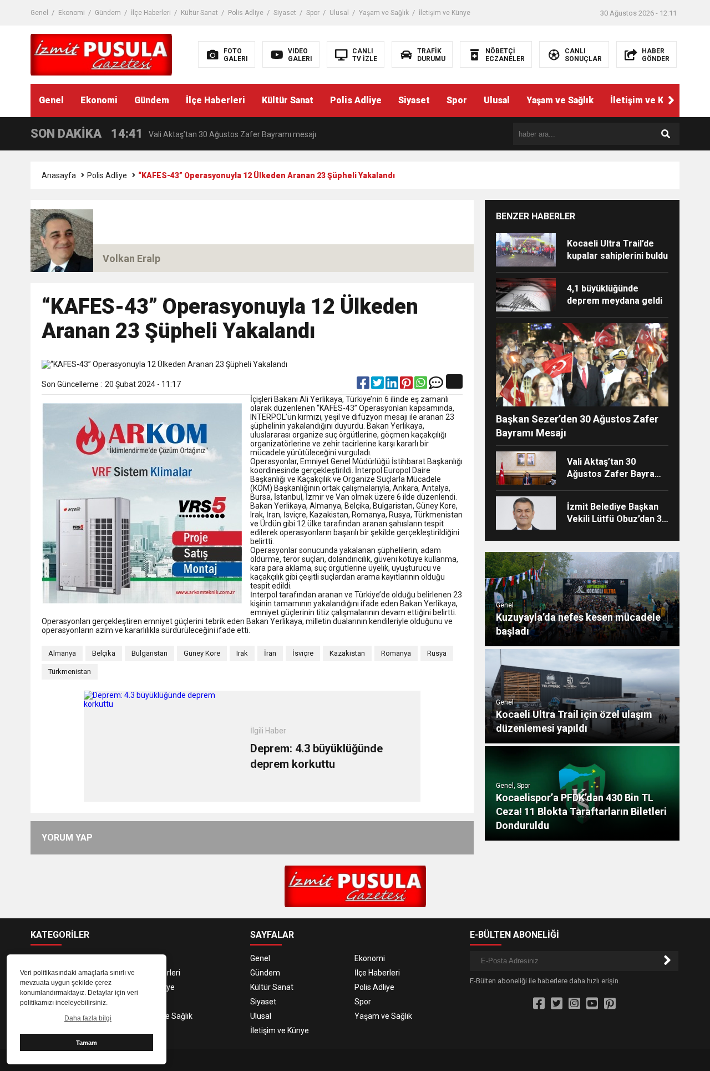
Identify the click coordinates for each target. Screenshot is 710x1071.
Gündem (108, 13)
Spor (313, 13)
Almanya (62, 653)
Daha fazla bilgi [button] (87, 1018)
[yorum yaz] (436, 385)
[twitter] (378, 385)
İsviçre (302, 653)
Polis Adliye (245, 13)
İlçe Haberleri (151, 13)
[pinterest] (407, 385)
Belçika (103, 653)
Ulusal (339, 13)
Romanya (396, 653)
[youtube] (592, 1004)
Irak (242, 653)
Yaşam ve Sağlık (384, 13)
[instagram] (574, 1004)
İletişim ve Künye (444, 13)
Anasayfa (59, 175)
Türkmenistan (69, 671)
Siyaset (284, 13)
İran (270, 653)
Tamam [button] (86, 1042)
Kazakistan (347, 653)
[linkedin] (393, 385)
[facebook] (364, 385)
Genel (39, 13)
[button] (671, 100)
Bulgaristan (149, 653)
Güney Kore (202, 653)
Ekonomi (71, 13)
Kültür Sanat (199, 13)
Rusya (437, 653)
